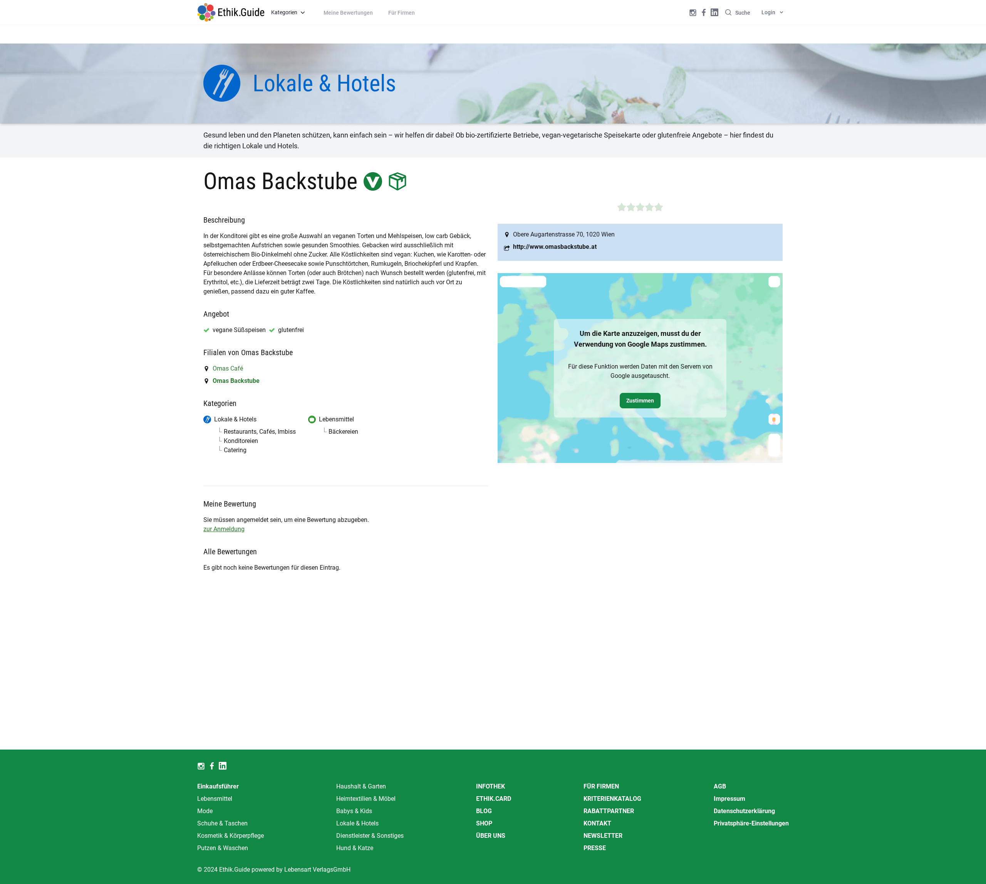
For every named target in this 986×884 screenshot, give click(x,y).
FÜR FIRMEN (601, 786)
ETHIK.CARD (493, 798)
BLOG (484, 811)
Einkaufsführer (218, 786)
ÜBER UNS (490, 835)
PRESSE (595, 848)
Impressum (729, 798)
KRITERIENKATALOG (612, 798)
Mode (205, 811)
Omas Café (228, 368)
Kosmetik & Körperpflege (230, 835)
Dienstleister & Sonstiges (370, 835)
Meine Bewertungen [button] (348, 13)
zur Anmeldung (224, 529)
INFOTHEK (490, 786)
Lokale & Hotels (357, 823)
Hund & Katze (354, 848)
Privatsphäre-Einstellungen (751, 823)
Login (768, 12)
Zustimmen (640, 401)
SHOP (484, 823)
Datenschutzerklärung (744, 811)
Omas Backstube (236, 380)
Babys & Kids (354, 811)
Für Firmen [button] (401, 13)
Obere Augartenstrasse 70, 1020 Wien (564, 234)
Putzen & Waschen (222, 848)
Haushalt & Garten (361, 786)
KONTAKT (597, 823)
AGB (720, 786)
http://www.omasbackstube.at (555, 246)
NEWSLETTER (603, 835)
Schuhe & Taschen (222, 823)
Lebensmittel (214, 798)
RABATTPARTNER (609, 811)
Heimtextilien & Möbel (366, 798)
